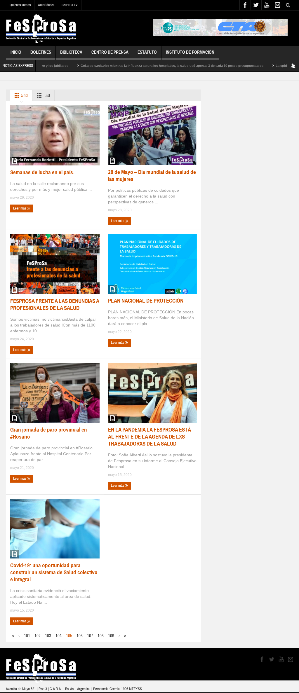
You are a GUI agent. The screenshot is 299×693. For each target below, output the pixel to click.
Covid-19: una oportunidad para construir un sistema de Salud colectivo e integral (54, 572)
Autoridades (46, 5)
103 (48, 636)
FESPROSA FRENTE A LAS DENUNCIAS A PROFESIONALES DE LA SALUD (54, 304)
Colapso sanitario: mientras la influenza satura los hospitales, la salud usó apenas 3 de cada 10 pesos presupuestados (154, 65)
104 (58, 636)
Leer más (20, 208)
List (47, 95)
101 (27, 636)
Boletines (40, 52)
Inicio (16, 52)
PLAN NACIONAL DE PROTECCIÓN (145, 300)
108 (101, 636)
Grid (24, 95)
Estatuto (147, 52)
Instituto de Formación (190, 52)
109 (111, 636)
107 (90, 636)
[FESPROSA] (41, 28)
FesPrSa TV (70, 5)
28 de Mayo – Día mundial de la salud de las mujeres (152, 175)
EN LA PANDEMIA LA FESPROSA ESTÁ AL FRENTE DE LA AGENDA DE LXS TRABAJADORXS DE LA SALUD (149, 436)
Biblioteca (71, 52)
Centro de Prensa (109, 52)
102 (37, 636)
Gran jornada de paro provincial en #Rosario (48, 433)
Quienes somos (20, 5)
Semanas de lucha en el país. (42, 172)
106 (80, 636)
